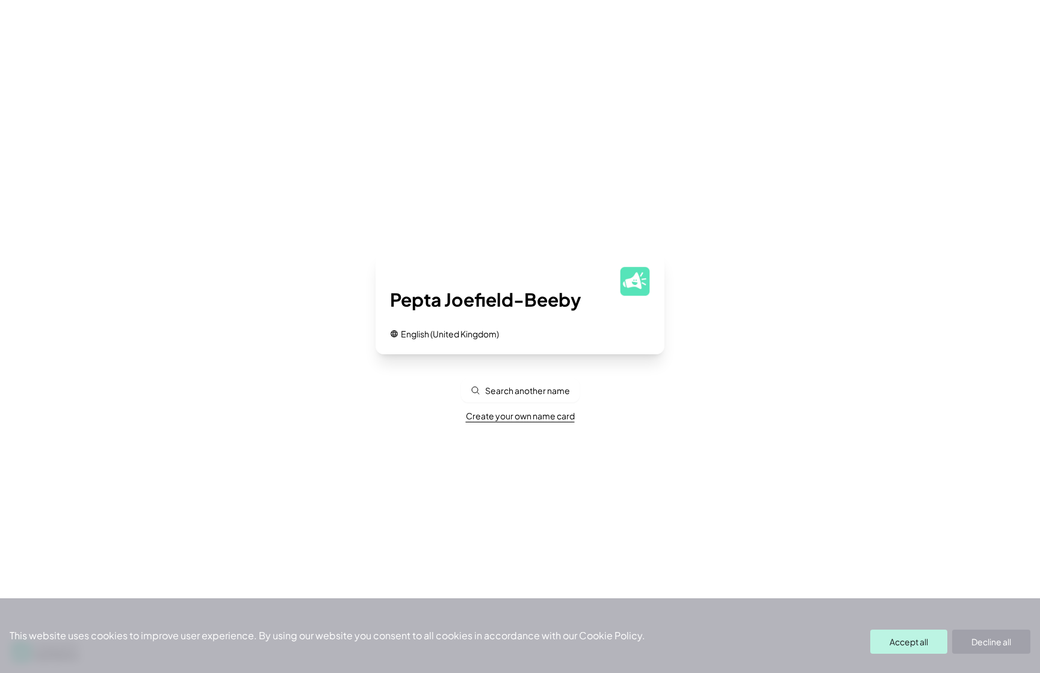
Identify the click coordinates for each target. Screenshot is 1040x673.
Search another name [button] (527, 390)
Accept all (909, 641)
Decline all (991, 641)
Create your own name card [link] (520, 415)
